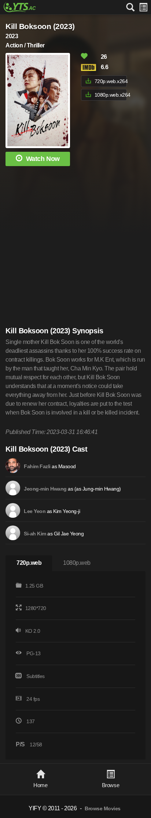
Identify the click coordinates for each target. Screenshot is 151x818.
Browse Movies (103, 808)
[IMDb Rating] (90, 67)
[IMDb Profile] (12, 465)
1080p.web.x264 (111, 95)
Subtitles (35, 676)
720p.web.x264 (111, 81)
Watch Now (43, 158)
